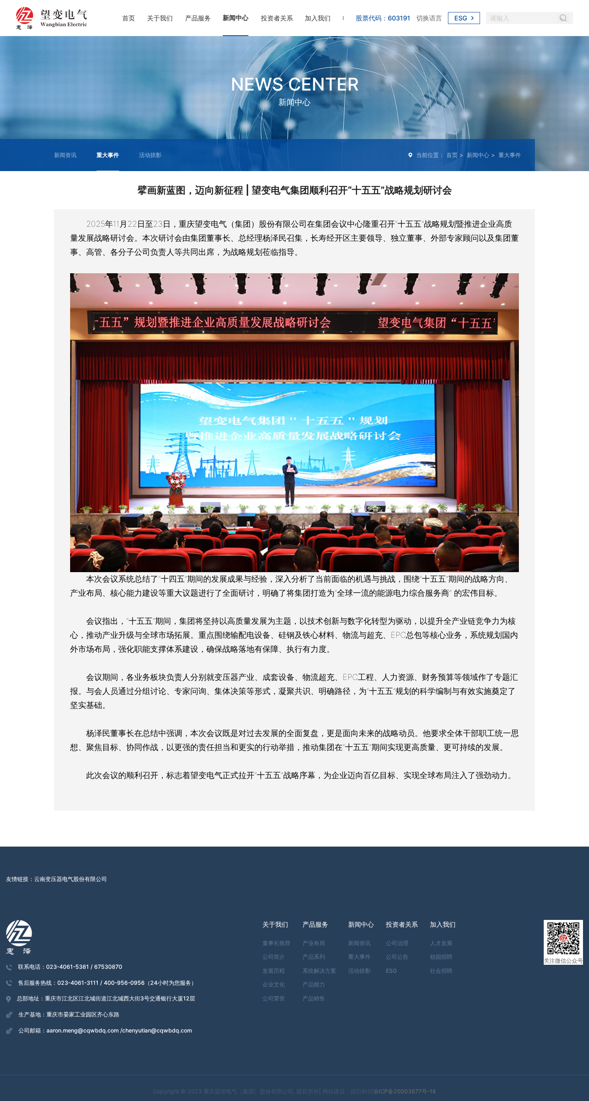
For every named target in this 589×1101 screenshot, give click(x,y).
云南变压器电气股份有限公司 (70, 878)
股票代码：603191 (383, 18)
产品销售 (314, 998)
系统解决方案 (319, 970)
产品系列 (314, 956)
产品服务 (198, 18)
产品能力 (314, 984)
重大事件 (108, 154)
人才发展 (441, 943)
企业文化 (273, 984)
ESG (460, 18)
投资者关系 (277, 18)
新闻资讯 (65, 154)
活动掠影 (150, 154)
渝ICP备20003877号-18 (404, 1091)
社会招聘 (441, 970)
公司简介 (273, 956)
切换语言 (429, 18)
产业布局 (314, 943)
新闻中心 (235, 18)
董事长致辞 (276, 943)
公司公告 (397, 956)
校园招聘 (441, 956)
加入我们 (318, 18)
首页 (128, 18)
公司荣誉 (273, 998)
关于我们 (160, 18)
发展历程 (273, 970)
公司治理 (397, 943)
